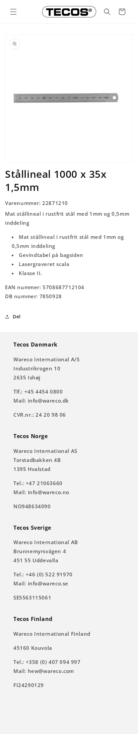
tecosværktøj (59, 728)
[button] (13, 11)
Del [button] (17, 316)
